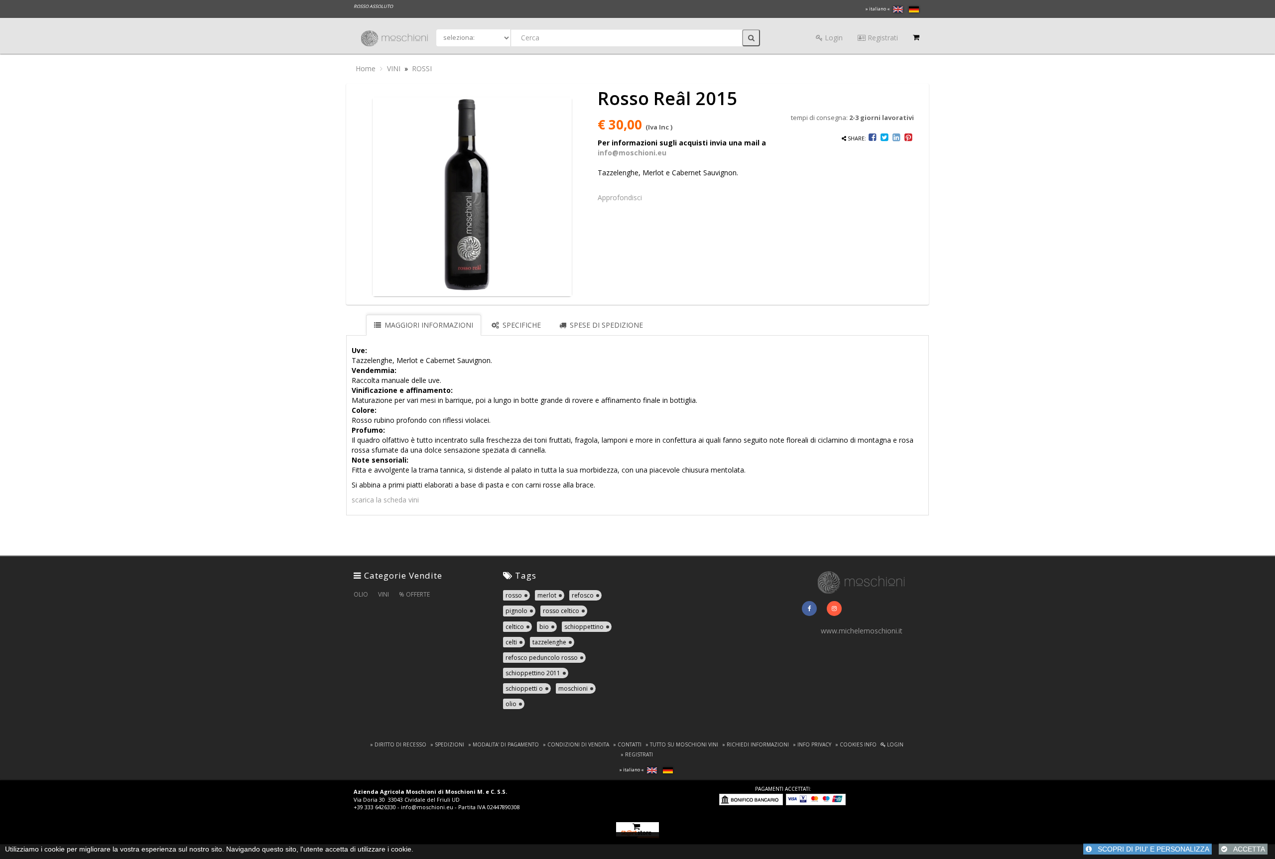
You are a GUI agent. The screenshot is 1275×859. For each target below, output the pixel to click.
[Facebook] (873, 138)
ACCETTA (1246, 849)
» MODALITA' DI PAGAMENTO (503, 744)
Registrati (882, 37)
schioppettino (584, 626)
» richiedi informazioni (755, 744)
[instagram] (834, 608)
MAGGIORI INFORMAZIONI (427, 325)
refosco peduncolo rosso (542, 657)
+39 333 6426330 (375, 807)
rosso (514, 595)
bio (544, 626)
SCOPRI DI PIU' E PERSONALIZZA (1150, 849)
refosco (583, 595)
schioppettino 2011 (533, 673)
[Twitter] (884, 138)
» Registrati (637, 754)
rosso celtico (561, 611)
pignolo (516, 611)
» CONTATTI (627, 744)
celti (511, 642)
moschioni (573, 688)
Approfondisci (620, 197)
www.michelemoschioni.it (861, 630)
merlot (546, 595)
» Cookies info (856, 744)
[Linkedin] (896, 138)
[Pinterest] (908, 138)
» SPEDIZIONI (447, 744)
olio (511, 704)
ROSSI (422, 68)
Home (366, 68)
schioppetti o (524, 688)
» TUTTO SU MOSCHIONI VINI (681, 744)
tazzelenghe (549, 642)
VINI (393, 68)
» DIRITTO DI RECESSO (398, 744)
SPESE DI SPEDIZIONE (605, 325)
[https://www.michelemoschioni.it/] (862, 581)
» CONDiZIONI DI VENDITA (576, 744)
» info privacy (812, 744)
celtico (515, 626)
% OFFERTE (414, 594)
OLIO (361, 594)
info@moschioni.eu (632, 152)
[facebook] (809, 608)
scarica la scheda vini (385, 499)
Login (833, 37)
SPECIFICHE (521, 325)
